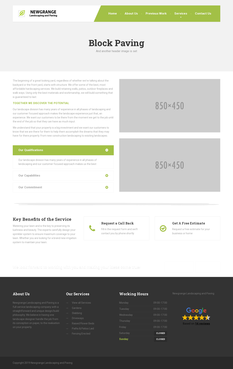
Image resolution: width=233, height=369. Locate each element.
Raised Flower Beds (83, 323)
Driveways (78, 318)
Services (180, 13)
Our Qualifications (30, 150)
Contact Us (203, 13)
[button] (196, 316)
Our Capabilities (29, 175)
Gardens (77, 308)
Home (112, 13)
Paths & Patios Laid (83, 328)
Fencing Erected (81, 333)
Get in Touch (208, 266)
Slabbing (77, 313)
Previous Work (156, 13)
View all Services (81, 302)
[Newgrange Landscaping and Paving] (38, 13)
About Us (131, 13)
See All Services (179, 266)
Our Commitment (30, 187)
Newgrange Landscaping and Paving (193, 293)
